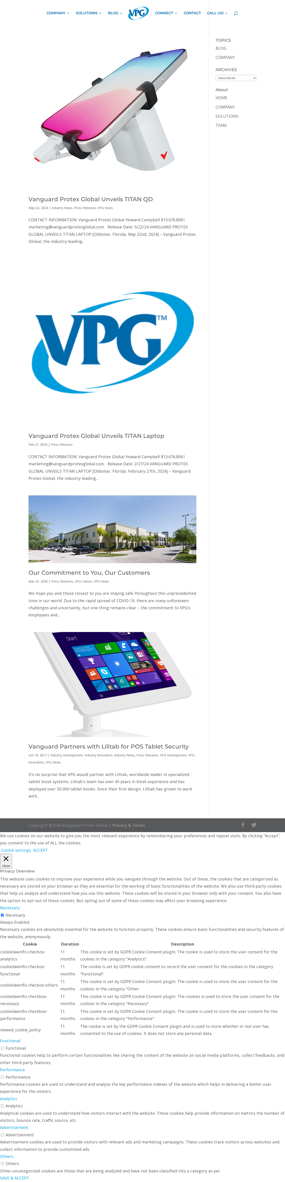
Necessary (15, 915)
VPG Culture (83, 581)
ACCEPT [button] (40, 850)
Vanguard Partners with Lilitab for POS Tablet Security (108, 746)
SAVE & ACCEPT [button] (14, 1178)
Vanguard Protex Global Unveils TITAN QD (90, 199)
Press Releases (85, 208)
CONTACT (192, 13)
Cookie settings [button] (16, 850)
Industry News (62, 208)
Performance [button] (12, 1069)
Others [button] (6, 1156)
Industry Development (67, 755)
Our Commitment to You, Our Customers (89, 572)
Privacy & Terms (128, 825)
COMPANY (56, 13)
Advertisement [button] (14, 1127)
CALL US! (215, 13)
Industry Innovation (98, 755)
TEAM (221, 125)
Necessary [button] (10, 907)
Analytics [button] (8, 1098)
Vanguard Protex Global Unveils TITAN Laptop (96, 435)
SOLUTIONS (87, 13)
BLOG (113, 13)
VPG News (105, 208)
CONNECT (164, 13)
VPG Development (173, 755)
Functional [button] (10, 1040)
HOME (221, 97)
